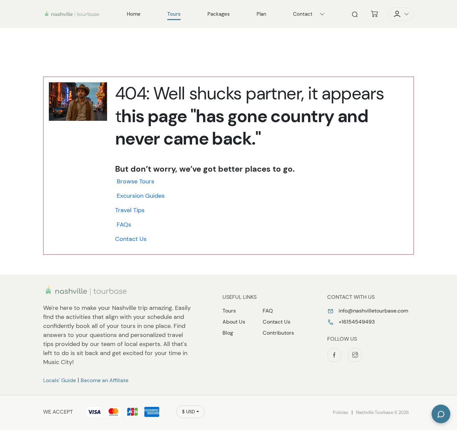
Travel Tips (130, 210)
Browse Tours (135, 181)
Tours (229, 310)
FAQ (268, 310)
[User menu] (401, 14)
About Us (233, 321)
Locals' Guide (59, 380)
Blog (227, 332)
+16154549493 (356, 321)
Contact (302, 14)
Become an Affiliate (104, 380)
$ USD (188, 412)
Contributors (278, 332)
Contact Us (131, 239)
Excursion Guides (141, 196)
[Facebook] (334, 355)
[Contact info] (322, 14)
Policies (340, 412)
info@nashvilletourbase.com (372, 310)
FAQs (124, 225)
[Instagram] (355, 355)
